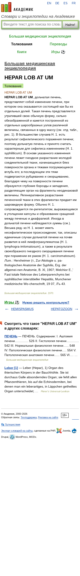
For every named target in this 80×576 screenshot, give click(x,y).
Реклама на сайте (48, 417)
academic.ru (17, 7)
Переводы (58, 44)
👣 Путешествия (10, 424)
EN (49, 3)
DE (57, 3)
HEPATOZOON (61, 309)
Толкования (21, 44)
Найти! (70, 24)
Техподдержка (29, 417)
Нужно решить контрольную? (45, 302)
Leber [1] (11, 368)
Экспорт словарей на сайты (17, 430)
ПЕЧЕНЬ (10, 336)
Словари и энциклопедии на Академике (38, 16)
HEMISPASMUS (22, 309)
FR (74, 3)
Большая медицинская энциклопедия (40, 36)
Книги (21, 52)
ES (66, 3)
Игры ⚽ (58, 52)
